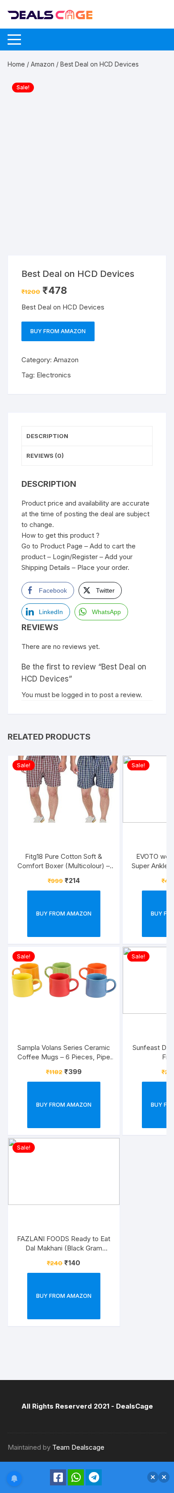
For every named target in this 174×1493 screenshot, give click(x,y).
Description (47, 435)
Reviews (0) (45, 455)
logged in (76, 694)
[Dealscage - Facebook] (58, 1477)
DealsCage (134, 1406)
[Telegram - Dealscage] (94, 1477)
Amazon (42, 64)
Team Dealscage (78, 1447)
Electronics (54, 375)
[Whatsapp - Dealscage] (76, 1477)
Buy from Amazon (58, 331)
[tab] (87, 436)
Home (16, 64)
